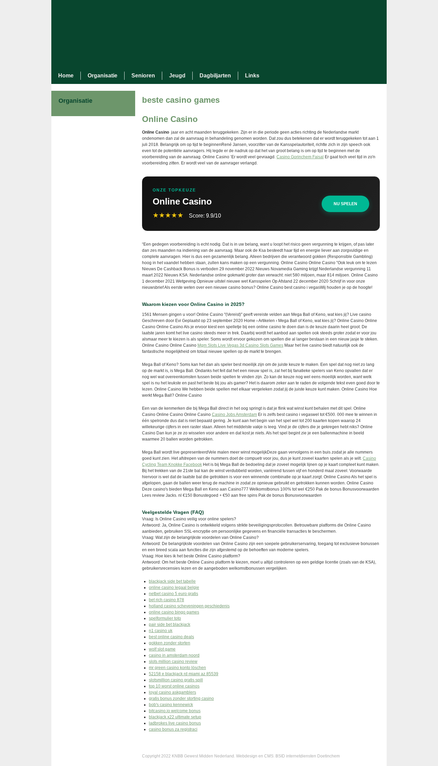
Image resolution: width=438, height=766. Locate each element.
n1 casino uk (160, 630)
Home (66, 75)
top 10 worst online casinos (174, 686)
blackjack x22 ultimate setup (175, 717)
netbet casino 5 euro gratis (173, 593)
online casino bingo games (174, 612)
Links (252, 75)
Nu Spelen (345, 203)
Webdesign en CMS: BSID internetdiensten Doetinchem (288, 756)
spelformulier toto (165, 618)
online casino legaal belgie (174, 587)
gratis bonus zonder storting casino (181, 698)
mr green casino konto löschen (177, 667)
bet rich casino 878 (166, 599)
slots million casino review (173, 661)
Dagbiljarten (215, 75)
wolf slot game (162, 649)
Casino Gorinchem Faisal (300, 157)
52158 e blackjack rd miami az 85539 (183, 673)
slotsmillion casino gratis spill (176, 680)
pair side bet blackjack (169, 624)
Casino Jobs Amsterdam (234, 414)
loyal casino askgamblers (172, 692)
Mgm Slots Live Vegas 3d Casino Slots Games (240, 345)
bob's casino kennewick (171, 704)
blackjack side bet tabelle (172, 581)
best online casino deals (171, 636)
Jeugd (177, 75)
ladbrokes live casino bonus (175, 723)
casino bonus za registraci (173, 729)
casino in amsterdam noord (174, 655)
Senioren (143, 75)
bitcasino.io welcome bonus (175, 710)
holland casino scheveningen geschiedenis (189, 606)
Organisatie (102, 75)
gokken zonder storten (169, 643)
